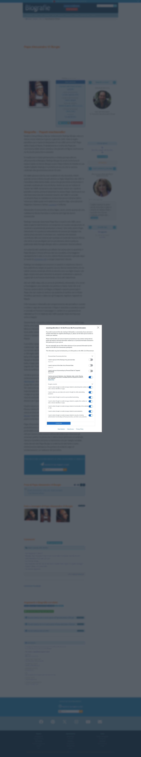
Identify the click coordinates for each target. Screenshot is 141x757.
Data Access (70, 429)
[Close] (98, 328)
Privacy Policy (79, 429)
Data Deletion (61, 429)
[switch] (91, 360)
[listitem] (70, 356)
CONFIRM (59, 423)
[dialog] (70, 378)
